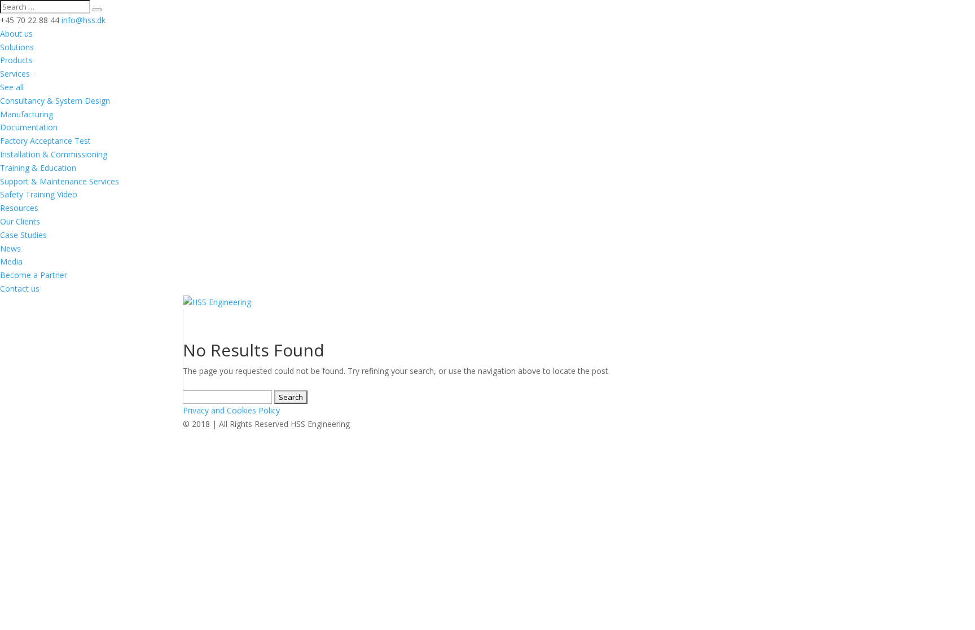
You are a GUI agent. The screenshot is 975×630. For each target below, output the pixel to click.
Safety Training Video (38, 194)
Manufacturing (26, 114)
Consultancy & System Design (55, 100)
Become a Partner (33, 275)
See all (12, 87)
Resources (19, 207)
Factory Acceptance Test (45, 140)
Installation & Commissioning (53, 154)
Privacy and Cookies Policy (231, 410)
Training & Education (38, 167)
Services (15, 73)
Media (11, 261)
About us (16, 33)
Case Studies (23, 235)
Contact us (19, 288)
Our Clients (20, 221)
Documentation (29, 127)
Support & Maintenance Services (59, 181)
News (10, 248)
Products (16, 60)
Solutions (17, 47)
